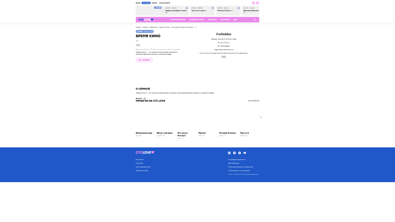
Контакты (139, 159)
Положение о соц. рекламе (239, 170)
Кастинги (225, 19)
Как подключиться (143, 167)
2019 (138, 45)
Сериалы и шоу (196, 19)
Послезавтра (164, 3)
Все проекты (253, 101)
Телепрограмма (177, 19)
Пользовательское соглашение (240, 167)
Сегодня (146, 3)
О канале (139, 163)
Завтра (154, 3)
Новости (212, 19)
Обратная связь (142, 170)
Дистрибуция (233, 163)
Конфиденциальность (237, 159)
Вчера (138, 3)
